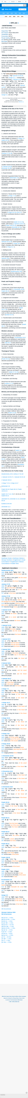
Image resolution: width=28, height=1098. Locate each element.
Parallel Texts (15, 563)
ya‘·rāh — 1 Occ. (6, 938)
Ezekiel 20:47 (9, 314)
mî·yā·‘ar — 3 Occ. (7, 933)
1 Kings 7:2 (20, 138)
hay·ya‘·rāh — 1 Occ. (7, 926)
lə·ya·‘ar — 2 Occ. (6, 931)
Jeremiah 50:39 (6, 168)
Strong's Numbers (6, 560)
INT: (2, 581)
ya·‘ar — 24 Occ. (6, 937)
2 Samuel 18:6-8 (7, 166)
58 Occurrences (6, 909)
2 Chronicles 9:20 (7, 787)
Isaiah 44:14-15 (18, 222)
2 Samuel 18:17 (6, 678)
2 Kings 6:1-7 (10, 247)
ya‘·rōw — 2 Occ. (6, 942)
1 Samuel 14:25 (16, 79)
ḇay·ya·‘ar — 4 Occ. (7, 935)
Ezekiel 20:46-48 (6, 503)
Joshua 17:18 (5, 596)
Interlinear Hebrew (18, 558)
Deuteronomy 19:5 (16, 271)
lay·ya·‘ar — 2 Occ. (7, 930)
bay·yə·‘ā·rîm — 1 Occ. (8, 919)
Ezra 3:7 (19, 212)
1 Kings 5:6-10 (11, 212)
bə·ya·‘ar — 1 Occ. (7, 921)
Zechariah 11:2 (5, 506)
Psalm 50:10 (5, 359)
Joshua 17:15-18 (7, 153)
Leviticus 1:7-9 (8, 383)
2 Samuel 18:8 (5, 663)
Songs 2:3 (4, 895)
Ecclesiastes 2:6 (6, 879)
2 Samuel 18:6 (5, 649)
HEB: (3, 572)
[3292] (2, 490)
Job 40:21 (8, 342)
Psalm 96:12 (5, 291)
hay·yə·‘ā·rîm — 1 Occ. (8, 928)
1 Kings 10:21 (5, 718)
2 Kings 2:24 (5, 733)
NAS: (3, 574)
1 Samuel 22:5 (5, 639)
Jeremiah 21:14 (14, 499)
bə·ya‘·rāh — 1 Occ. (7, 923)
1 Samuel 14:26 (6, 625)
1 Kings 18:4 (16, 243)
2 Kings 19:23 (5, 743)
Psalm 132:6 (5, 869)
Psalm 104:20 (5, 857)
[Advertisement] (14, 974)
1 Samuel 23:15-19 (19, 477)
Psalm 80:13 (5, 818)
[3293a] (26, 490)
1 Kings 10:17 (14, 483)
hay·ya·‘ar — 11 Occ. (7, 924)
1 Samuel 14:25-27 (18, 223)
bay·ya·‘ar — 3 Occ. (7, 917)
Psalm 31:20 (12, 412)
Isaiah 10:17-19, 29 (7, 494)
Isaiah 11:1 (18, 450)
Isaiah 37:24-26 (13, 372)
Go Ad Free (3, 1094)
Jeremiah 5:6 (5, 499)
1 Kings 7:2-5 (12, 195)
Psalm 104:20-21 (11, 225)
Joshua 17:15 (5, 584)
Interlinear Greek (6, 558)
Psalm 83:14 (5, 831)
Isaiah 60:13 (5, 140)
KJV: (2, 577)
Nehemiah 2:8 (14, 177)
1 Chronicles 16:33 (18, 289)
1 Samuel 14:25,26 (16, 75)
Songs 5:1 (12, 77)
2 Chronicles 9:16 (7, 771)
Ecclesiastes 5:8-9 (20, 337)
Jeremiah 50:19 (16, 227)
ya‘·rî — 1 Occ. (5, 940)
